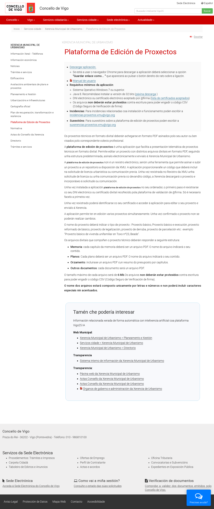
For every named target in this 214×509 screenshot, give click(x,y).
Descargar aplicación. (83, 67)
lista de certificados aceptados (170, 98)
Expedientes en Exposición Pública (172, 466)
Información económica (23, 59)
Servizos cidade (88, 19)
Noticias (15, 66)
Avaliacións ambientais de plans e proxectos (29, 86)
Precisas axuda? (199, 502)
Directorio (15, 140)
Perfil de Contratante (92, 462)
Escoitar (198, 36)
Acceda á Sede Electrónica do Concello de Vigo (31, 486)
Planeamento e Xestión (23, 94)
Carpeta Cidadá (18, 462)
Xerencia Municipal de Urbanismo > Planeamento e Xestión (116, 337)
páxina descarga (146, 94)
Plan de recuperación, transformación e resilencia (32, 114)
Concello (12, 19)
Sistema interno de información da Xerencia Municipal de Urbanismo (122, 360)
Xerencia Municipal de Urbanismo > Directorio (108, 347)
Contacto (76, 501)
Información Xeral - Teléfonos (26, 53)
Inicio (17, 28)
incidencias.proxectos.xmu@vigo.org (92, 115)
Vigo (31, 19)
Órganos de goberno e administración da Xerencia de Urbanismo (122, 388)
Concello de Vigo (54, 8)
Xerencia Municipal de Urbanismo (63, 28)
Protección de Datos (35, 501)
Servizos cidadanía (56, 19)
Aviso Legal (11, 501)
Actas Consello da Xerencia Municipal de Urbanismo (112, 378)
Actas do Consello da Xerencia (27, 134)
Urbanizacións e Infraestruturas (27, 100)
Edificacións (17, 78)
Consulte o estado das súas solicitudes (98, 486)
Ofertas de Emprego (92, 458)
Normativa (16, 128)
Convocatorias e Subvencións (169, 462)
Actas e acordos (90, 466)
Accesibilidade (96, 501)
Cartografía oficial (20, 106)
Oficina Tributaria (161, 458)
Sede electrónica (118, 19)
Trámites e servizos (21, 72)
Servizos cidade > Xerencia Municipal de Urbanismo (111, 342)
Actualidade (146, 19)
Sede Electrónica (186, 3)
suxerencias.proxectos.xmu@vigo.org (93, 124)
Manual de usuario (84, 80)
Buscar (207, 11)
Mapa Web (59, 501)
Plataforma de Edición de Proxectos (30, 122)
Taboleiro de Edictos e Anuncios (28, 466)
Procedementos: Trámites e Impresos (32, 458)
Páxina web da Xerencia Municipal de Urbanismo (110, 373)
